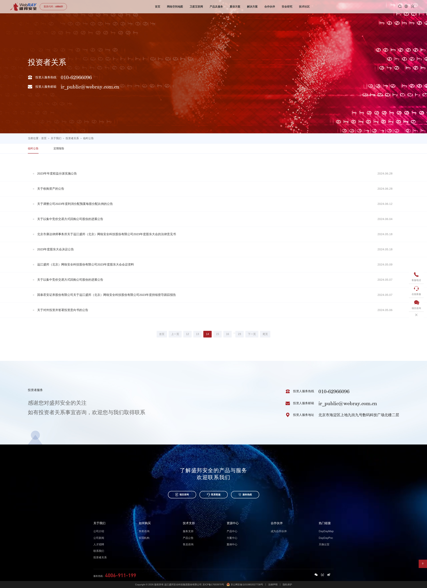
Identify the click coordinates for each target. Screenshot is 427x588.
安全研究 (287, 6)
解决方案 (252, 6)
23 (239, 334)
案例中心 (232, 544)
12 (187, 334)
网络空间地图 (175, 6)
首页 (157, 6)
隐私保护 (287, 584)
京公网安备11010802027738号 (247, 584)
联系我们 (98, 551)
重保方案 (235, 6)
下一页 (252, 334)
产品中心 (232, 531)
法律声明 (273, 584)
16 (227, 334)
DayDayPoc (326, 537)
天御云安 (324, 544)
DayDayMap (326, 531)
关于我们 (56, 138)
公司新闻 (98, 537)
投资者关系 (72, 138)
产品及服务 (216, 6)
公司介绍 (98, 531)
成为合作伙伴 (279, 531)
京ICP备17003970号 (213, 584)
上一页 (175, 334)
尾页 (265, 334)
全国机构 (144, 537)
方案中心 (232, 537)
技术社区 (304, 6)
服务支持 (188, 531)
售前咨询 (144, 531)
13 (197, 334)
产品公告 (188, 537)
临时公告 (88, 138)
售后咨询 (188, 544)
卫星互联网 (196, 6)
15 (217, 334)
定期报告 (59, 148)
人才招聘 (98, 544)
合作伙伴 (269, 6)
